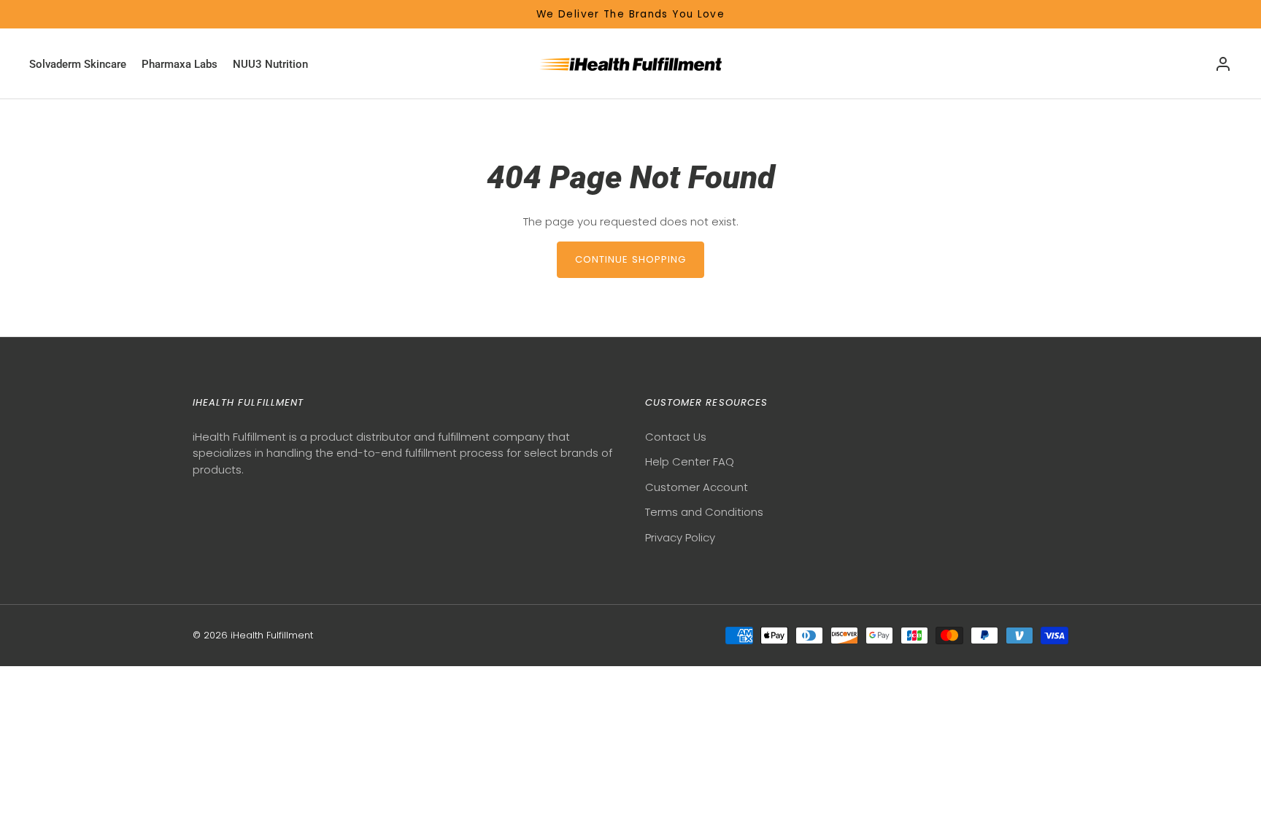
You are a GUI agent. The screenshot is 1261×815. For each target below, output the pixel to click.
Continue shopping (631, 259)
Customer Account (696, 487)
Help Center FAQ (689, 461)
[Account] (1223, 64)
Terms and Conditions (704, 511)
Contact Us (675, 436)
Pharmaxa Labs (179, 64)
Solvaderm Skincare (77, 64)
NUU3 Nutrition (270, 64)
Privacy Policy (680, 537)
